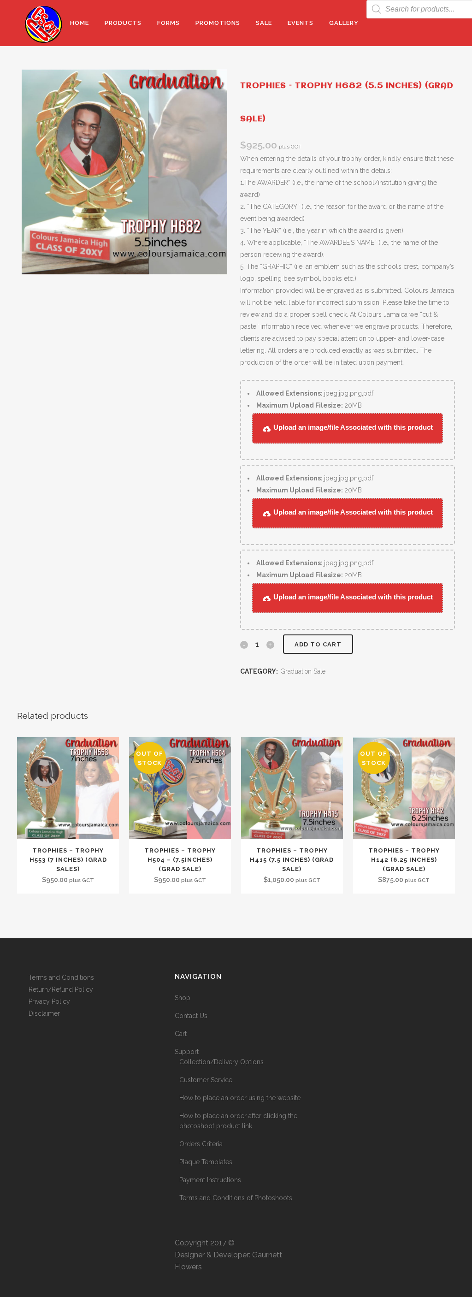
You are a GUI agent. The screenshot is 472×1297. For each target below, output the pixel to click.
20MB (309, 405)
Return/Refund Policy (61, 989)
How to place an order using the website (240, 1098)
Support (187, 1051)
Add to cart (318, 644)
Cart (181, 1033)
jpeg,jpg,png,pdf (314, 393)
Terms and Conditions (61, 977)
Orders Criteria (201, 1144)
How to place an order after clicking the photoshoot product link (238, 1121)
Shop (182, 997)
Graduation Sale (303, 671)
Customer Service (205, 1080)
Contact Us (191, 1015)
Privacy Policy (49, 1001)
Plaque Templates (205, 1162)
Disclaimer (44, 1013)
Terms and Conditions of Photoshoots (235, 1198)
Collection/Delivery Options (221, 1062)
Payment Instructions (210, 1180)
